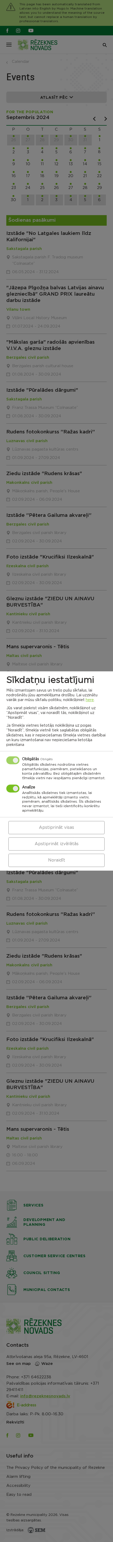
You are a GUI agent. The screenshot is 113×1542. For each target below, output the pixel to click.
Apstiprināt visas (56, 828)
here (90, 700)
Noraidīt (56, 860)
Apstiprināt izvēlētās (57, 844)
